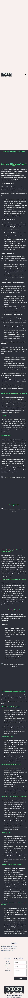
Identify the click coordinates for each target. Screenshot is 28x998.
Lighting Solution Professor (14, 995)
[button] (25, 75)
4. (12, 282)
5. (12, 314)
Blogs (7, 968)
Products (8, 965)
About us (8, 963)
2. (8, 219)
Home (7, 961)
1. (7, 183)
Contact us (7, 970)
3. (7, 253)
